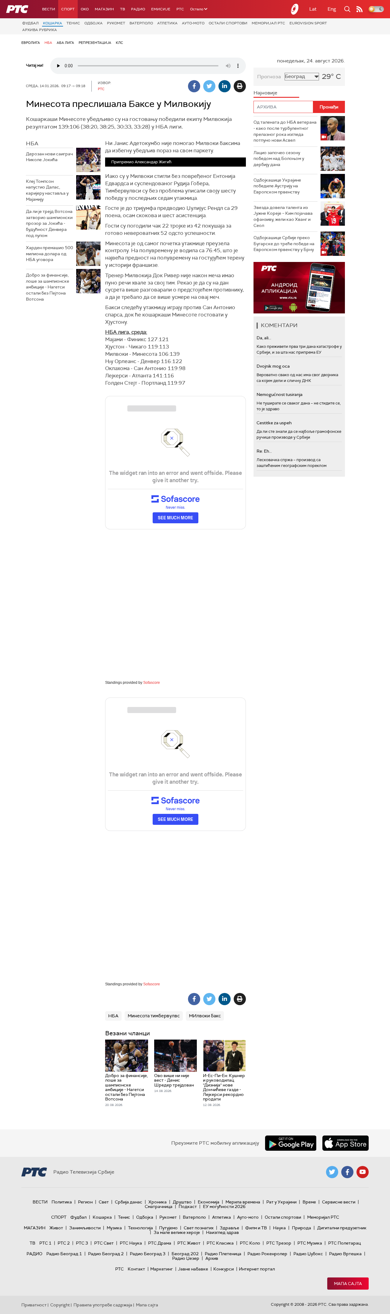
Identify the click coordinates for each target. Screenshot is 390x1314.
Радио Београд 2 (106, 1253)
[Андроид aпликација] (299, 287)
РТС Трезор (278, 1243)
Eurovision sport (308, 23)
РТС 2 (64, 1243)
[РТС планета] (294, 9)
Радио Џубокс (308, 1253)
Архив (211, 1258)
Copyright (60, 1305)
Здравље (229, 1228)
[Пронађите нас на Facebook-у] (347, 1172)
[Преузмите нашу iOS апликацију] (345, 1143)
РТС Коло (250, 1243)
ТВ (122, 9)
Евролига (30, 43)
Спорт (68, 9)
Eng (332, 9)
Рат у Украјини (281, 1202)
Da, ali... (264, 338)
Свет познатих (199, 1228)
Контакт (136, 1269)
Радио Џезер (185, 1258)
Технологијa (140, 1228)
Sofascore (151, 682)
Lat (313, 9)
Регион (85, 1202)
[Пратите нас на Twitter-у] (332, 1172)
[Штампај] (240, 86)
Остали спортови (228, 23)
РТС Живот (188, 1243)
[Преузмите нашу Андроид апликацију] (290, 1143)
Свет (104, 1202)
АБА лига (65, 43)
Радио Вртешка (345, 1253)
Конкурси (223, 1269)
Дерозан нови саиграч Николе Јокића (49, 157)
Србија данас (128, 1202)
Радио (138, 9)
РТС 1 (45, 1243)
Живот (56, 1228)
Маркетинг (161, 1269)
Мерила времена (242, 1202)
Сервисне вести (338, 1202)
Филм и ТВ (256, 1228)
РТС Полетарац (344, 1243)
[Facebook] (194, 86)
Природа (301, 1228)
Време (309, 1202)
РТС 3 (82, 1243)
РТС (180, 9)
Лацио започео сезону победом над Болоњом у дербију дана (279, 158)
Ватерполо (141, 23)
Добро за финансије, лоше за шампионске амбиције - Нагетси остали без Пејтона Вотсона (47, 287)
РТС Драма (159, 1243)
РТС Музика (309, 1243)
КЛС (119, 43)
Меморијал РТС (268, 23)
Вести (48, 9)
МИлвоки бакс (205, 1016)
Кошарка (52, 23)
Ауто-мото (193, 23)
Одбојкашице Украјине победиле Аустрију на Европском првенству (277, 186)
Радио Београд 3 (147, 1253)
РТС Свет (104, 1243)
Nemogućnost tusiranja (280, 394)
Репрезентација (95, 43)
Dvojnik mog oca (273, 366)
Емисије (160, 9)
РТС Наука (131, 1243)
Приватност (34, 1305)
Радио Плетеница (223, 1253)
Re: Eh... (264, 451)
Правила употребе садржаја (102, 1305)
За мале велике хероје (177, 1232)
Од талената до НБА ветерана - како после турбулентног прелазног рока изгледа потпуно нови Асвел (285, 131)
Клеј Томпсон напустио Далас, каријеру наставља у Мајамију (47, 190)
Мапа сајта (348, 1283)
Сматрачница (158, 1206)
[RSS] (359, 9)
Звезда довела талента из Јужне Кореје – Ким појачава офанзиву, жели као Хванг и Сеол (283, 216)
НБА (48, 43)
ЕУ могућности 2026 (224, 1206)
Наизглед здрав (222, 1232)
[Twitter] (209, 86)
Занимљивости (85, 1228)
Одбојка (93, 23)
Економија (208, 1202)
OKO (85, 9)
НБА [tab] (32, 143)
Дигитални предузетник (342, 1228)
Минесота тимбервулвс (154, 1016)
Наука (279, 1228)
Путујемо (168, 1228)
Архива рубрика (39, 29)
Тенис (73, 23)
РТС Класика (220, 1243)
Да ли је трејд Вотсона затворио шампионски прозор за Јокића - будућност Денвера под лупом (49, 223)
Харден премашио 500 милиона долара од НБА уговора (49, 253)
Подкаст (188, 1206)
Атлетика (167, 23)
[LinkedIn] (224, 86)
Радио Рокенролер (267, 1253)
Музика (114, 1228)
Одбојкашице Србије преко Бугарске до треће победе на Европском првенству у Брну (284, 243)
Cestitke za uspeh (274, 423)
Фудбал (30, 23)
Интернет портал (257, 1269)
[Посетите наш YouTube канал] (362, 1172)
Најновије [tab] (265, 93)
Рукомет (116, 23)
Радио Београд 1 (64, 1253)
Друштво (182, 1202)
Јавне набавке (193, 1269)
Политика (61, 1202)
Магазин (104, 9)
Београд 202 (185, 1253)
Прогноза (269, 76)
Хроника (157, 1202)
